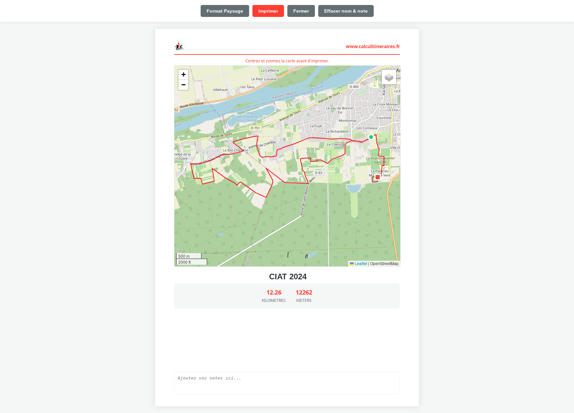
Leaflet (360, 263)
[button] (371, 137)
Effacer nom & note (346, 11)
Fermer (301, 11)
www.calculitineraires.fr (373, 46)
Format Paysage (225, 11)
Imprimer (268, 11)
